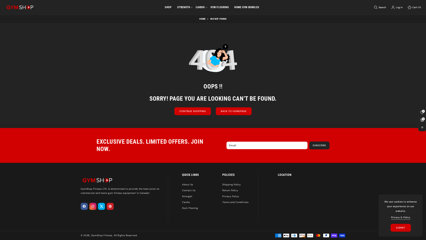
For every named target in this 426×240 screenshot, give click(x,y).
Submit (400, 227)
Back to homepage (234, 111)
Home (202, 19)
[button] (183, 7)
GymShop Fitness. (102, 235)
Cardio (186, 202)
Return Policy (230, 190)
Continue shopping (192, 111)
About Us (187, 184)
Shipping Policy (231, 184)
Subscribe (319, 145)
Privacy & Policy (400, 217)
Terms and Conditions (235, 202)
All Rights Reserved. (126, 235)
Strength (187, 196)
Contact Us (188, 190)
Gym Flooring (190, 208)
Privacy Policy (230, 196)
